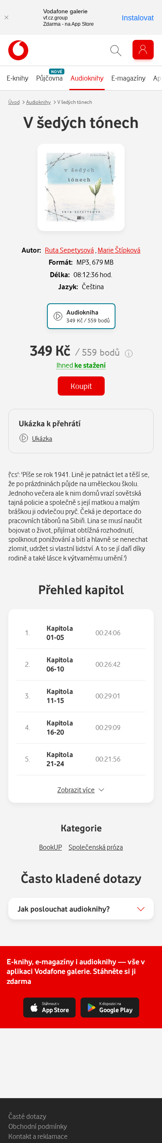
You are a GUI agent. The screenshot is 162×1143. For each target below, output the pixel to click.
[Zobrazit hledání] (116, 50)
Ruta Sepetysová (69, 250)
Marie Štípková (119, 250)
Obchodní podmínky (37, 1126)
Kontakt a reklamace (38, 1136)
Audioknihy (38, 102)
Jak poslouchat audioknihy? (63, 908)
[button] (35, 438)
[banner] (18, 50)
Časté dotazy (27, 1116)
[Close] (6, 17)
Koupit (81, 386)
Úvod (14, 102)
